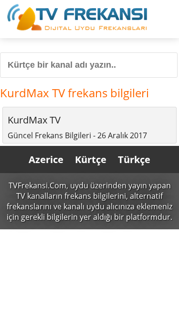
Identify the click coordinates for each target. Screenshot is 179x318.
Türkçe (134, 159)
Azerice (46, 159)
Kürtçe (90, 159)
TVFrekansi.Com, (38, 185)
